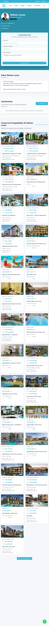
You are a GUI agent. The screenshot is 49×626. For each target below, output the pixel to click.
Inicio (10, 5)
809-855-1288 (6, 26)
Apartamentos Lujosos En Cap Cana (12, 454)
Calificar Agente (42, 103)
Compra (16, 5)
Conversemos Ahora (24, 63)
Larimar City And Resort (8, 215)
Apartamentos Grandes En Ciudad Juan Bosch (14, 153)
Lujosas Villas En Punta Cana (35, 365)
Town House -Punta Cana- (34, 396)
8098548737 (6, 1)
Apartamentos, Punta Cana (9, 513)
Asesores (29, 5)
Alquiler (22, 5)
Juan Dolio (29, 516)
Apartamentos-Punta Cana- (10, 246)
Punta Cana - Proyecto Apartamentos (37, 215)
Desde (3, 148)
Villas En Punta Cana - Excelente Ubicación (14, 424)
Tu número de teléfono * (8, 46)
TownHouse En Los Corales (9, 394)
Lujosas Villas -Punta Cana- (34, 424)
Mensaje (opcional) (7, 52)
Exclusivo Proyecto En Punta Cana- (36, 243)
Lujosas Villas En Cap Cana (34, 301)
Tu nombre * (5, 40)
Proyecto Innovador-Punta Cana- (11, 274)
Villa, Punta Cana (31, 274)
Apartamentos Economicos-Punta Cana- (13, 304)
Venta (37, 179)
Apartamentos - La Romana (9, 334)
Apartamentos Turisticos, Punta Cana (12, 363)
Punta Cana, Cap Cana (8, 546)
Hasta (3, 151)
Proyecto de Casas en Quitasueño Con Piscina (15, 184)
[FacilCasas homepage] (4, 5)
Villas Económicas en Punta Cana (36, 332)
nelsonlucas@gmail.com (8, 23)
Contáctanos (37, 5)
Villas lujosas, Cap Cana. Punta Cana (37, 485)
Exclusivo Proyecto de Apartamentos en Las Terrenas (17, 485)
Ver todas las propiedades (41, 124)
